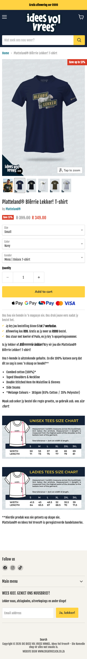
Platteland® (13, 209)
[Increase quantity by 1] (39, 277)
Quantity (6, 268)
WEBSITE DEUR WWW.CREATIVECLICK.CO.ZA (44, 651)
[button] (8, 185)
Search (43, 639)
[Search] (79, 40)
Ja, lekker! (67, 612)
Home (5, 53)
